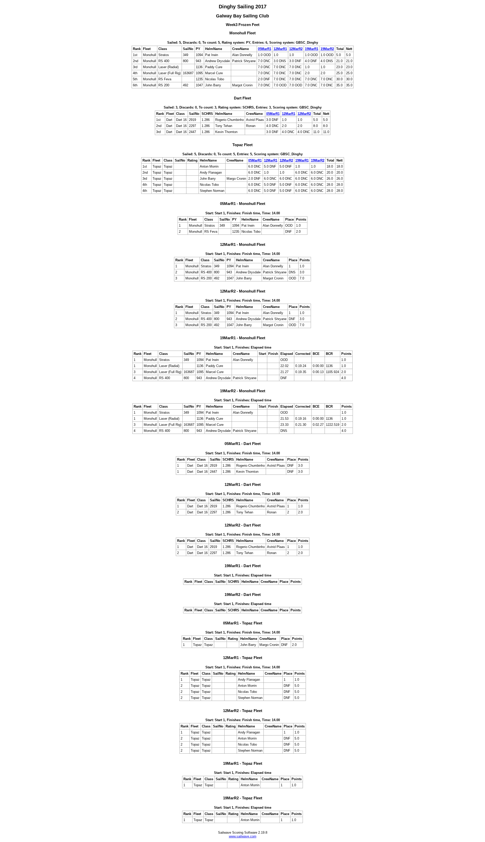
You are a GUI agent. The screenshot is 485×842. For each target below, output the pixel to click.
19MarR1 (311, 49)
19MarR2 (327, 49)
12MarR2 (296, 49)
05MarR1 (264, 49)
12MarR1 (280, 49)
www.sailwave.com (242, 836)
